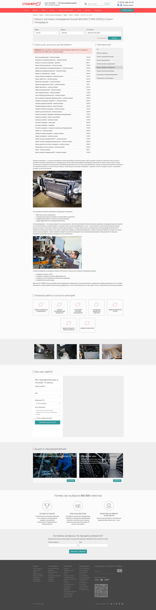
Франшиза (98, 10)
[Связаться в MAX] (118, 5)
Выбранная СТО (39, 400)
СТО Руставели (83, 588)
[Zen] (116, 604)
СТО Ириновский (83, 579)
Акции (79, 10)
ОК (119, 570)
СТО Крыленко (83, 582)
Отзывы (52, 10)
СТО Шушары (82, 574)
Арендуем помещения (54, 575)
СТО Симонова (83, 572)
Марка (37, 29)
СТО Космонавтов (84, 568)
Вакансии (51, 570)
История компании (53, 568)
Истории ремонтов (69, 575)
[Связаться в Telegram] (121, 5)
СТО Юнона (82, 581)
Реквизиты (51, 577)
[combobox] (46, 33)
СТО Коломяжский (84, 577)
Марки (44, 10)
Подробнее (71, 480)
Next (125, 352)
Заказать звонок (128, 5)
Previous (31, 352)
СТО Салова (82, 584)
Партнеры (51, 579)
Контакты (88, 10)
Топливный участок (69, 577)
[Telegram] (122, 604)
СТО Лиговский (83, 575)
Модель (63, 29)
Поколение (90, 29)
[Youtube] (119, 604)
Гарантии (66, 568)
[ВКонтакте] (111, 604)
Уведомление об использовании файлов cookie (68, 595)
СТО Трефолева (83, 570)
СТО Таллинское (83, 586)
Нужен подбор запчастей (44, 418)
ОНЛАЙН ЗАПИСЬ (127, 10)
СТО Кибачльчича (84, 589)
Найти (107, 4)
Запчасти (35, 10)
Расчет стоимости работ (66, 10)
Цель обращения (40, 407)
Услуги (26, 10)
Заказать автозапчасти (70, 579)
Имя (36, 393)
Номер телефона (40, 386)
